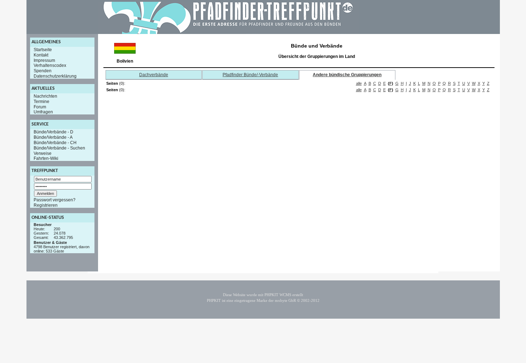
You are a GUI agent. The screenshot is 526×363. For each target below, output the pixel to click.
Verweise (43, 153)
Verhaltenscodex (50, 65)
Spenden (43, 70)
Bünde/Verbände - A (53, 137)
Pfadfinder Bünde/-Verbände (250, 74)
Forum (40, 106)
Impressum (44, 60)
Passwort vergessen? (55, 199)
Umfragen (43, 111)
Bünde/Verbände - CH (55, 142)
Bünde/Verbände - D (53, 131)
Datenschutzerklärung (55, 76)
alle (359, 83)
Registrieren (46, 205)
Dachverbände (153, 74)
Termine (41, 101)
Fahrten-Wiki (46, 158)
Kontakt (41, 55)
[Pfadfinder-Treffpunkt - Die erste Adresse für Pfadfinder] (228, 32)
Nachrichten (45, 96)
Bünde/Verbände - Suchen (59, 148)
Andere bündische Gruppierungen (347, 74)
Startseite (43, 49)
